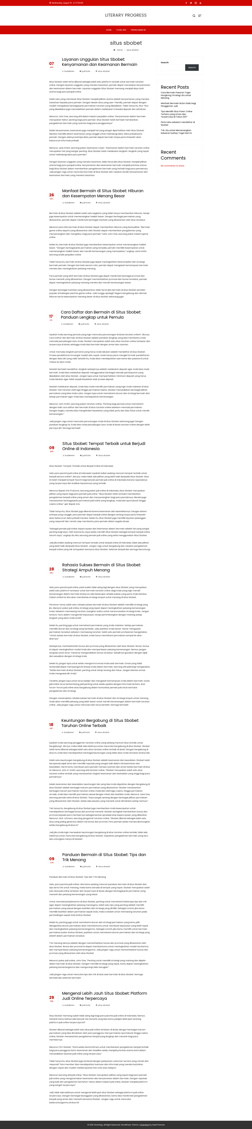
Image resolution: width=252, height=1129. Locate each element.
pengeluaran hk (138, 30)
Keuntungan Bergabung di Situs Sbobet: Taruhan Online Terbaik (100, 723)
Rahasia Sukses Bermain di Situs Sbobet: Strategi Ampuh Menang (101, 567)
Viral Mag (144, 1124)
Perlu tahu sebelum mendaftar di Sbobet (178, 123)
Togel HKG (121, 30)
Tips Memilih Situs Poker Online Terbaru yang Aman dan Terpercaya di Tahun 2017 (176, 114)
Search (165, 62)
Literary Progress (126, 15)
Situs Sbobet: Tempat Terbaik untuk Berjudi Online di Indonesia (103, 446)
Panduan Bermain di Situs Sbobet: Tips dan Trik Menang (104, 857)
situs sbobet (104, 71)
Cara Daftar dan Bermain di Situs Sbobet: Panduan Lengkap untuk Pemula (101, 314)
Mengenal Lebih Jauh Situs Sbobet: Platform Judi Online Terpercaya (104, 995)
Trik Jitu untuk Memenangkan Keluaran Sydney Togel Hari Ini (176, 132)
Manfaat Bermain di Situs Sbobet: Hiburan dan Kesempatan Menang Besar (102, 193)
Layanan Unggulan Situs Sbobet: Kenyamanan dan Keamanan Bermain (99, 62)
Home (108, 30)
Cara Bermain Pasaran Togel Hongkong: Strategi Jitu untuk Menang (176, 95)
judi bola (86, 71)
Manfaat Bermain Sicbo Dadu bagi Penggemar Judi (178, 105)
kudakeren (69, 71)
